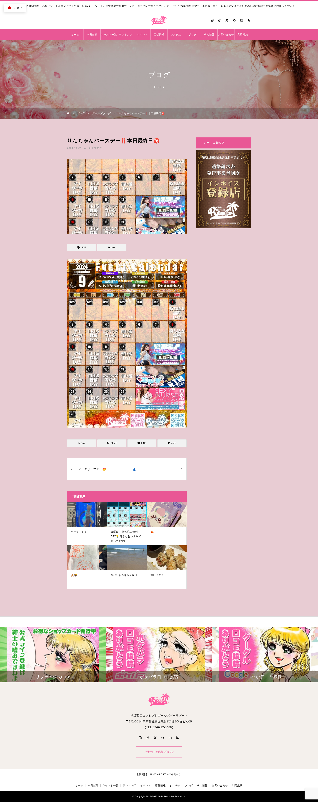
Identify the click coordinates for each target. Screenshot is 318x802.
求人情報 (209, 34)
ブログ (192, 34)
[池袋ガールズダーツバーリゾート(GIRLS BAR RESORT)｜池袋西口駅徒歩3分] (159, 20)
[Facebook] (234, 20)
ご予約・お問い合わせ (159, 751)
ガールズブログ (93, 148)
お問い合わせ (226, 34)
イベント (142, 34)
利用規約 (242, 34)
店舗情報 (159, 34)
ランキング (125, 34)
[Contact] (242, 20)
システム (175, 34)
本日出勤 (92, 34)
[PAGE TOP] (159, 621)
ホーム (75, 34)
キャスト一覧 (109, 34)
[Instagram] (212, 20)
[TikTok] (219, 20)
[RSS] (249, 20)
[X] (227, 20)
